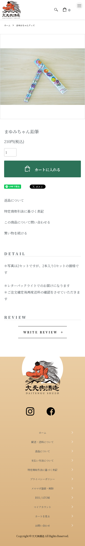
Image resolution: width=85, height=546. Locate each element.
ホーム (7, 25)
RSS (37, 497)
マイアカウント (42, 507)
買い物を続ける (15, 233)
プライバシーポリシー (42, 479)
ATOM (46, 497)
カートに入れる (47, 169)
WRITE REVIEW (40, 332)
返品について (14, 200)
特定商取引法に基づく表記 (24, 211)
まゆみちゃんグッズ (25, 25)
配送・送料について (42, 442)
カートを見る (42, 516)
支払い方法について (42, 460)
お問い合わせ (42, 525)
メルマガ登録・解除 (42, 488)
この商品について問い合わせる (27, 222)
